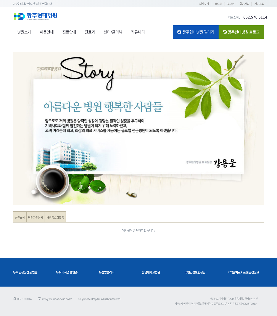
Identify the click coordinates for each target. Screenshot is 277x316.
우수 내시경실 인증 (66, 272)
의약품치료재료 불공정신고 (243, 272)
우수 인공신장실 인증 (25, 272)
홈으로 (218, 4)
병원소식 (20, 217)
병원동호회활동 (55, 217)
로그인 (230, 4)
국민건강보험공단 (195, 272)
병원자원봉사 (35, 217)
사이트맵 (259, 4)
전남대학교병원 (151, 272)
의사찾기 (204, 4)
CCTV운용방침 (236, 299)
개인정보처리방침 (218, 299)
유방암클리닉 (106, 272)
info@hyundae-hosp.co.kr (56, 299)
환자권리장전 (251, 299)
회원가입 (244, 4)
